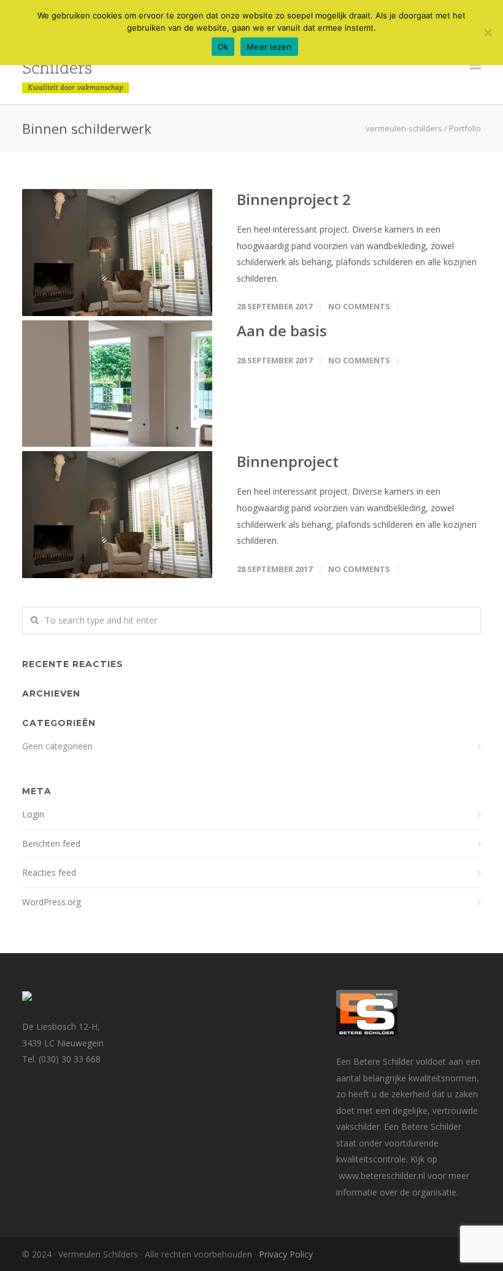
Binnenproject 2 (294, 199)
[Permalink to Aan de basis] (117, 383)
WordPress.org (51, 902)
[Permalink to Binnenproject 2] (117, 252)
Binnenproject (288, 461)
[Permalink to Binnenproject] (117, 514)
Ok (223, 47)
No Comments (359, 306)
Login (33, 814)
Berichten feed (51, 843)
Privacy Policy (286, 1254)
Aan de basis (282, 330)
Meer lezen (269, 47)
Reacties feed (49, 872)
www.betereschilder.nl (383, 1175)
